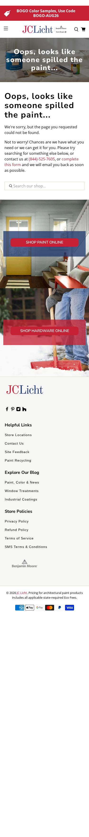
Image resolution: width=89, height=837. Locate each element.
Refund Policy (16, 530)
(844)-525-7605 (42, 159)
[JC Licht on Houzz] (24, 410)
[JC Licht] (44, 29)
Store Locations (18, 435)
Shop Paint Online (44, 242)
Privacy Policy (17, 521)
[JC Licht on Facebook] (7, 410)
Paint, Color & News (22, 482)
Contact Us (14, 443)
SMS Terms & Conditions (26, 547)
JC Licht (22, 593)
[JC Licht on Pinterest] (12, 410)
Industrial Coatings (21, 499)
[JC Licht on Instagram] (18, 410)
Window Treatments (22, 491)
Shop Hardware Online (44, 330)
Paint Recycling (18, 460)
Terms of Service (19, 538)
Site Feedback (17, 452)
